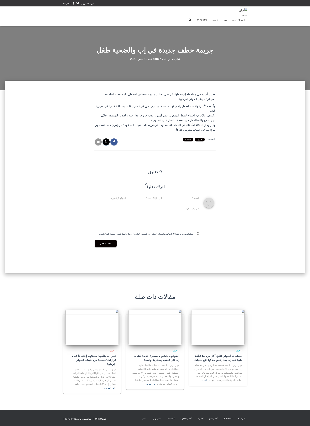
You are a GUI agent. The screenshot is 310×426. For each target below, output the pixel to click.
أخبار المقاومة (185, 418)
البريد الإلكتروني (87, 3)
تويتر (77, 3)
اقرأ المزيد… (205, 380)
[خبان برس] (240, 12)
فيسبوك (73, 3)
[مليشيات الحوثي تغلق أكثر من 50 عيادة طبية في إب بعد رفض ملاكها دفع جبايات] (218, 327)
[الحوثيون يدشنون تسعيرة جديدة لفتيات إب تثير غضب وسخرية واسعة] (155, 327)
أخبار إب (199, 139)
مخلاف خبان (227, 418)
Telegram (67, 3)
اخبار (144, 418)
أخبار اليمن (213, 418)
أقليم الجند (170, 418)
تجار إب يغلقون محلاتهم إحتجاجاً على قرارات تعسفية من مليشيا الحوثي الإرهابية (94, 360)
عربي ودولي (156, 418)
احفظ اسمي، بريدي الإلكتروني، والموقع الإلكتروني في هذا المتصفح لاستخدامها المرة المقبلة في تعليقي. (147, 233)
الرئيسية (188, 139)
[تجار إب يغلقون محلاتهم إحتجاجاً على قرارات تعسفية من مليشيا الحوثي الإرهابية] (92, 327)
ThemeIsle (68, 418)
